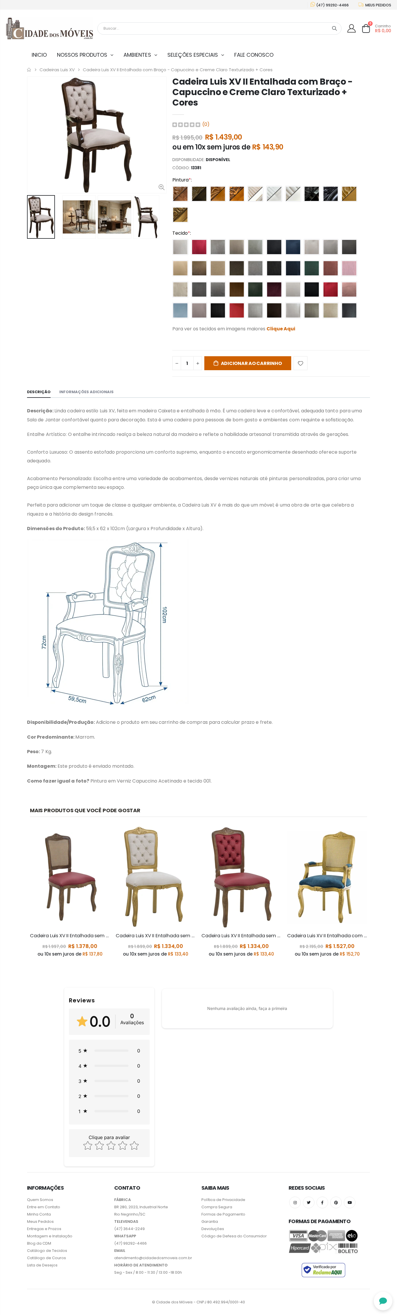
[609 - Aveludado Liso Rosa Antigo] (349, 289)
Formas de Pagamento (223, 1214)
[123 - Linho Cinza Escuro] (274, 268)
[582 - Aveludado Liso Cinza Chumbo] (199, 289)
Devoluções (212, 1229)
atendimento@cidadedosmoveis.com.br (153, 1258)
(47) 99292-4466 (332, 5)
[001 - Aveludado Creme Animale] (180, 247)
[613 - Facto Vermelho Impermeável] (237, 310)
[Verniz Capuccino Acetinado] (199, 194)
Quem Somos (40, 1199)
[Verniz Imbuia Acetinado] (180, 194)
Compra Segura (216, 1207)
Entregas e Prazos (44, 1229)
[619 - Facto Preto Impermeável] (349, 310)
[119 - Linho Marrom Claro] (218, 268)
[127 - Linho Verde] (312, 268)
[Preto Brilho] (312, 194)
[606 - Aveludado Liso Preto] (312, 289)
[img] (186, 124)
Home (29, 69)
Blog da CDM (39, 1243)
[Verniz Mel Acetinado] (218, 194)
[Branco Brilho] (274, 194)
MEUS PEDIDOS (377, 5)
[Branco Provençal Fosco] (255, 194)
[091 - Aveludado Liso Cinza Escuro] (349, 247)
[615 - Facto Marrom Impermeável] (274, 310)
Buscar (334, 28)
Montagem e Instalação (49, 1236)
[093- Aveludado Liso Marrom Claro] (180, 268)
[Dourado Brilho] (349, 194)
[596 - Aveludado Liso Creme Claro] (293, 289)
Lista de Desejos (42, 1265)
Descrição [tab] (39, 392)
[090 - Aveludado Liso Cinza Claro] (331, 247)
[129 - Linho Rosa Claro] (349, 268)
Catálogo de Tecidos (47, 1250)
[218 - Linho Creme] (180, 289)
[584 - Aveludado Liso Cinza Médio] (218, 289)
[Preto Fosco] (331, 194)
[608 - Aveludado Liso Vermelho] (331, 289)
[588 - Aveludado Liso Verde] (255, 289)
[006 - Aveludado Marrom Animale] (237, 247)
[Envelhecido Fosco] (237, 194)
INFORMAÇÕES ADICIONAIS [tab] (86, 392)
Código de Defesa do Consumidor (234, 1236)
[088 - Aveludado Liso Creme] (312, 247)
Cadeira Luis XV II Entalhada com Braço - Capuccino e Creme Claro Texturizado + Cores (262, 92)
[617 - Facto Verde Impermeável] (312, 310)
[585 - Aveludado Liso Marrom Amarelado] (237, 289)
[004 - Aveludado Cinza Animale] (218, 247)
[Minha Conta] (351, 28)
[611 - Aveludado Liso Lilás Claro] (199, 310)
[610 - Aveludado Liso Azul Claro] (180, 310)
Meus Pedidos (40, 1221)
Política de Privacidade (223, 1199)
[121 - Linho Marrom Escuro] (237, 268)
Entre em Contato (43, 1207)
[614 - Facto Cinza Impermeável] (255, 310)
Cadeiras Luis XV (57, 70)
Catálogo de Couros (46, 1258)
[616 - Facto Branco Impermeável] (293, 310)
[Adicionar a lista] (300, 363)
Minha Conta (39, 1214)
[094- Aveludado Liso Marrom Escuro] (199, 268)
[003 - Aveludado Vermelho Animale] (199, 247)
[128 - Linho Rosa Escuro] (331, 268)
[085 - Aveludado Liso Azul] (293, 247)
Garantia (209, 1221)
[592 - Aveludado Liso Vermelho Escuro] (274, 289)
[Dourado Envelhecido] (180, 215)
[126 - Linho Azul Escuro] (293, 268)
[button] (109, 1050)
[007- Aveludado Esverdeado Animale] (255, 247)
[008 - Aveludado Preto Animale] (274, 247)
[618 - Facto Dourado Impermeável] (331, 310)
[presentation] (33, 217)
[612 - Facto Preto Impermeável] (218, 310)
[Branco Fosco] (293, 194)
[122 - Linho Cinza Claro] (255, 268)
